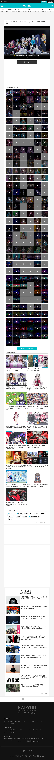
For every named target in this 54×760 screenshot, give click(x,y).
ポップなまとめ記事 (9, 723)
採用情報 (35, 741)
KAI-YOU (2, 11)
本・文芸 (6, 730)
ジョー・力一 (29, 513)
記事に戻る (27, 62)
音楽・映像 (35, 730)
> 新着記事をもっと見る (43, 693)
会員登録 (44, 1)
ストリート (7, 732)
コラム (23, 721)
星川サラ (11, 516)
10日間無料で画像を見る (27, 348)
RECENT (27, 591)
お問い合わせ (17, 738)
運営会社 (29, 741)
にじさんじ (11, 513)
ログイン (50, 1)
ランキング (17, 721)
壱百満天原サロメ (35, 516)
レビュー (33, 721)
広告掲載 (23, 738)
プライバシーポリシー (9, 741)
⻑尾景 (25, 516)
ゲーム (41, 730)
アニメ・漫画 (19, 730)
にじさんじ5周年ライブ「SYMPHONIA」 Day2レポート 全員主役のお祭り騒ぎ (35, 11)
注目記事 (12, 721)
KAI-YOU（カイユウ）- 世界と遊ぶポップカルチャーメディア (27, 5)
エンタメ (6, 11)
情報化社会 (12, 730)
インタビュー (39, 721)
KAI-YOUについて (8, 738)
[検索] (52, 5)
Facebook (22, 713)
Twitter (19, 713)
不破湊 (18, 516)
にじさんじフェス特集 (16, 11)
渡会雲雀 (11, 519)
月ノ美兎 (20, 513)
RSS (35, 713)
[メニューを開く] (2, 6)
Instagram (32, 713)
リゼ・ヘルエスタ (40, 513)
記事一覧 (6, 721)
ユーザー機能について (32, 738)
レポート (10, 11)
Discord (28, 713)
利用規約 (40, 738)
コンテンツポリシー (20, 741)
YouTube (25, 713)
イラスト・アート (28, 730)
